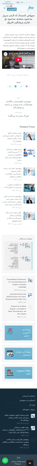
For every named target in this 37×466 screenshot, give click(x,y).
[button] (5, 460)
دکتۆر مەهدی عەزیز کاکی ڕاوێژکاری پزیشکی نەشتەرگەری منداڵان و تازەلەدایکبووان (13, 217)
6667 (8, 6)
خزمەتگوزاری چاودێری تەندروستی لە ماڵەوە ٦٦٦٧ (13, 186)
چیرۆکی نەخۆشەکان (29, 409)
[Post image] (29, 136)
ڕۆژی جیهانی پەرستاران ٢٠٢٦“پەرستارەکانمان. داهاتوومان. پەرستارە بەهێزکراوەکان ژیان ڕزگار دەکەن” (13, 154)
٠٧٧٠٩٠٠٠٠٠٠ (23, 2)
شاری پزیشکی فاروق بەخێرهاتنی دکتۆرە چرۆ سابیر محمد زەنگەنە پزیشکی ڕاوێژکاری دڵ (12, 137)
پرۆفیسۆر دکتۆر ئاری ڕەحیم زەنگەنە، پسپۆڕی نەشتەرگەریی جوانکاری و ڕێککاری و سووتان (13, 172)
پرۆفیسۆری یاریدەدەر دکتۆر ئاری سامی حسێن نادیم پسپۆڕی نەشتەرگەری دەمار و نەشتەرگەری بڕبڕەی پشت (12, 200)
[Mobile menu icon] (4, 8)
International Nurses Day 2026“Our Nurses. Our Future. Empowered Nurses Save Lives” (15, 296)
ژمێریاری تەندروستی (28, 396)
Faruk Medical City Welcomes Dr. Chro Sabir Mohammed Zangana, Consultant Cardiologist (16, 283)
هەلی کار (32, 405)
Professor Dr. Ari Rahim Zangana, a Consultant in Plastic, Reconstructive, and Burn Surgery (17, 310)
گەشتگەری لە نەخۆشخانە (27, 400)
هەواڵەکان (19, 75)
